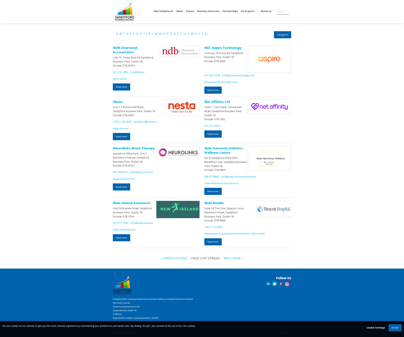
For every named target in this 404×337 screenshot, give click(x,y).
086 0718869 (211, 176)
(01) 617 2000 (120, 223)
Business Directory (208, 11)
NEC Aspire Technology (222, 48)
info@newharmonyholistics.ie (238, 176)
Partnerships (230, 11)
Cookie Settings (375, 327)
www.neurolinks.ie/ (124, 179)
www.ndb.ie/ (120, 78)
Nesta (118, 102)
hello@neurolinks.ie (141, 172)
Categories (282, 34)
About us (266, 11)
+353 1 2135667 (213, 227)
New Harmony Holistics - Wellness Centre (224, 150)
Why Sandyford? (163, 11)
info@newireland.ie (141, 223)
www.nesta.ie (120, 128)
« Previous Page (174, 258)
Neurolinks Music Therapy (134, 148)
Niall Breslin (214, 203)
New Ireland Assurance (131, 203)
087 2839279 (120, 172)
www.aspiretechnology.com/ (221, 82)
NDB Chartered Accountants (125, 50)
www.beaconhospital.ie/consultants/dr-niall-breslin (234, 233)
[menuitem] (163, 12)
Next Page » (233, 258)
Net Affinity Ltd (217, 102)
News (179, 11)
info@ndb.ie (137, 72)
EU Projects (248, 11)
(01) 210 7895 (120, 72)
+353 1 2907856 (122, 121)
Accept (395, 327)
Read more (121, 86)
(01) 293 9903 (212, 126)
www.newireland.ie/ (124, 229)
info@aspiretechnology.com (238, 75)
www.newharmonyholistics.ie (221, 183)
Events (190, 11)
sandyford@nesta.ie (145, 121)
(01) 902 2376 (212, 75)
